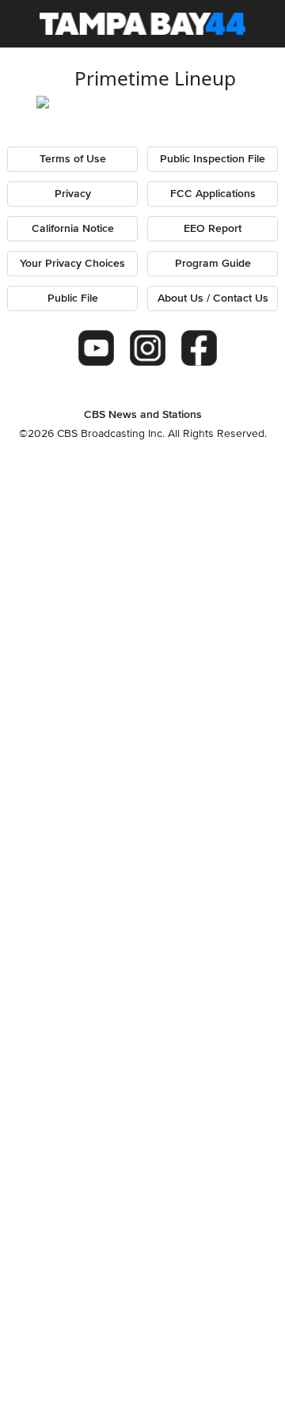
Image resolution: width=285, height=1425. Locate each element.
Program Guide (213, 263)
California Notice (73, 228)
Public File (73, 298)
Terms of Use (73, 159)
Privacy (73, 194)
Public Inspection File (212, 159)
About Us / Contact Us (213, 298)
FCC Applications (213, 194)
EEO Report (212, 228)
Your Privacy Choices (72, 263)
